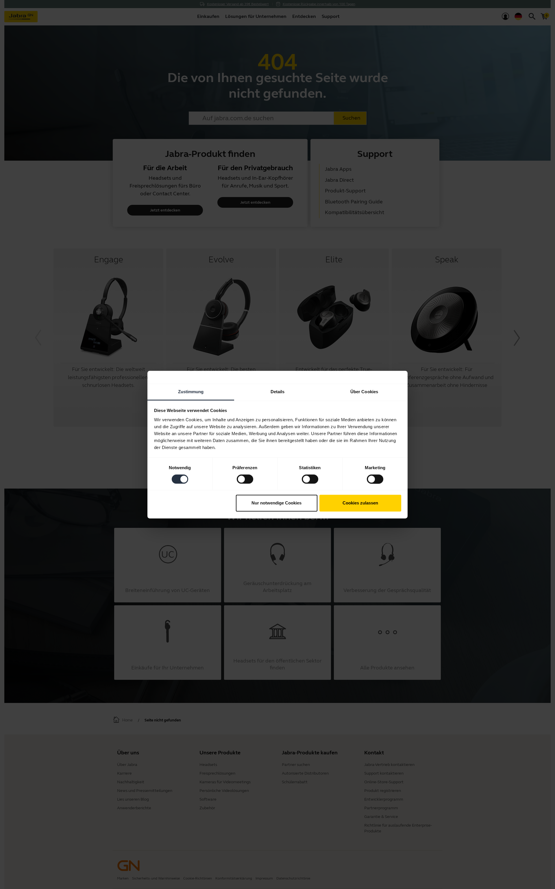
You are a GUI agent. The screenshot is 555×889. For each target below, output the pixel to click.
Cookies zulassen (360, 503)
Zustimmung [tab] (191, 391)
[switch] (245, 479)
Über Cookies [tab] (364, 391)
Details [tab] (278, 391)
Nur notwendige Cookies (276, 503)
